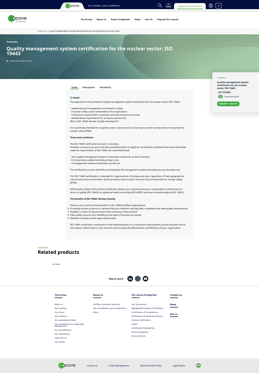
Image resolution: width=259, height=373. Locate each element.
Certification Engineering (143, 328)
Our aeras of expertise (144, 295)
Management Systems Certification (147, 308)
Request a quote (228, 104)
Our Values (60, 342)
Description (88, 87)
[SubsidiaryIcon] (17, 18)
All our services (138, 336)
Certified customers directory (106, 304)
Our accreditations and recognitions (109, 308)
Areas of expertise (120, 19)
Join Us (149, 19)
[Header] (72, 5)
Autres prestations (140, 332)
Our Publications (62, 334)
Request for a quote (167, 19)
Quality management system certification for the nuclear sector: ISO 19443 (84, 31)
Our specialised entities (65, 320)
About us (101, 19)
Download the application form (21, 61)
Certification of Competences (145, 312)
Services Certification (141, 320)
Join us (173, 314)
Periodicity (105, 87)
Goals (74, 87)
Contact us (176, 295)
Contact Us (92, 365)
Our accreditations (63, 330)
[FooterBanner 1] (67, 367)
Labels (134, 324)
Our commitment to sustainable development (69, 325)
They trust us (61, 338)
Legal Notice (179, 365)
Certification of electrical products (147, 316)
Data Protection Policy (151, 365)
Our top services (139, 304)
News (138, 19)
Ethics (95, 312)
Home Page (42, 31)
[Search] (160, 5)
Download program (231, 96)
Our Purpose (60, 308)
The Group (86, 19)
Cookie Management (118, 365)
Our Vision (59, 312)
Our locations (61, 316)
